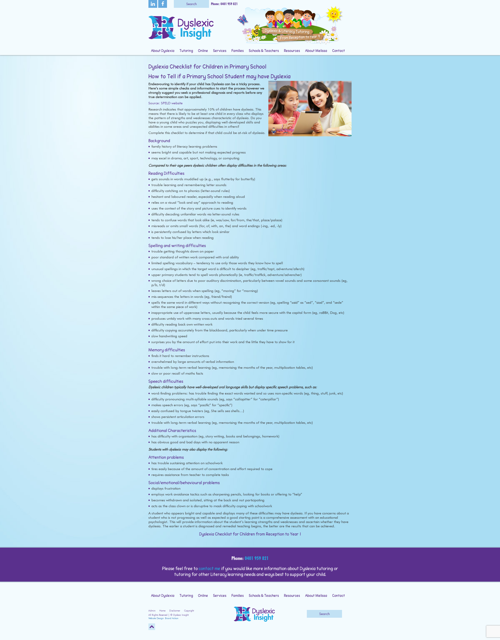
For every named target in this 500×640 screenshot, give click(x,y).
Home (162, 610)
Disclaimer (174, 610)
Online (203, 51)
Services (219, 51)
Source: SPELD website (165, 103)
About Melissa (316, 51)
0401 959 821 (257, 558)
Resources (292, 51)
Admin (151, 610)
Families (237, 51)
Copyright (189, 610)
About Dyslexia (162, 51)
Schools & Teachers (264, 51)
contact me (209, 568)
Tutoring (186, 51)
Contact (338, 51)
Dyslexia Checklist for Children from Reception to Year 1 (250, 534)
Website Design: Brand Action (163, 618)
